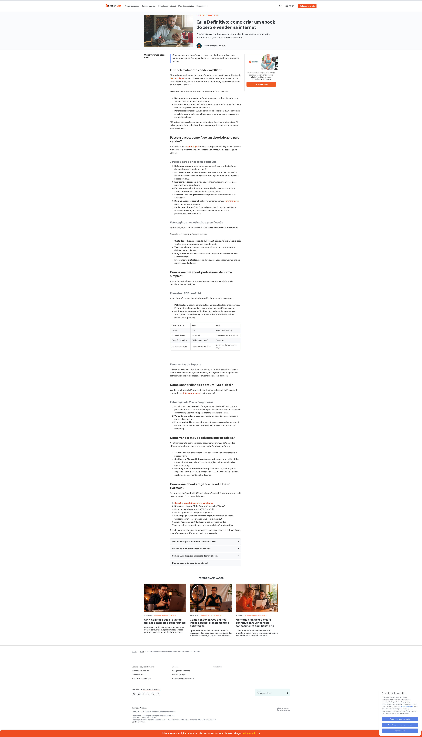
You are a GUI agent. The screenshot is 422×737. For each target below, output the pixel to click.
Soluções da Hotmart (167, 6)
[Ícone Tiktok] (144, 694)
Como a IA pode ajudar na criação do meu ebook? (195, 556)
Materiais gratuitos (186, 6)
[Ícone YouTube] (139, 694)
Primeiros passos (132, 6)
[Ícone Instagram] (134, 694)
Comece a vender (149, 6)
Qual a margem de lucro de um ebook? (190, 563)
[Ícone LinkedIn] (148, 694)
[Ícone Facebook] (158, 694)
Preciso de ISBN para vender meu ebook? (191, 548)
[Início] (113, 5)
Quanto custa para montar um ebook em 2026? (194, 541)
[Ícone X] (153, 694)
